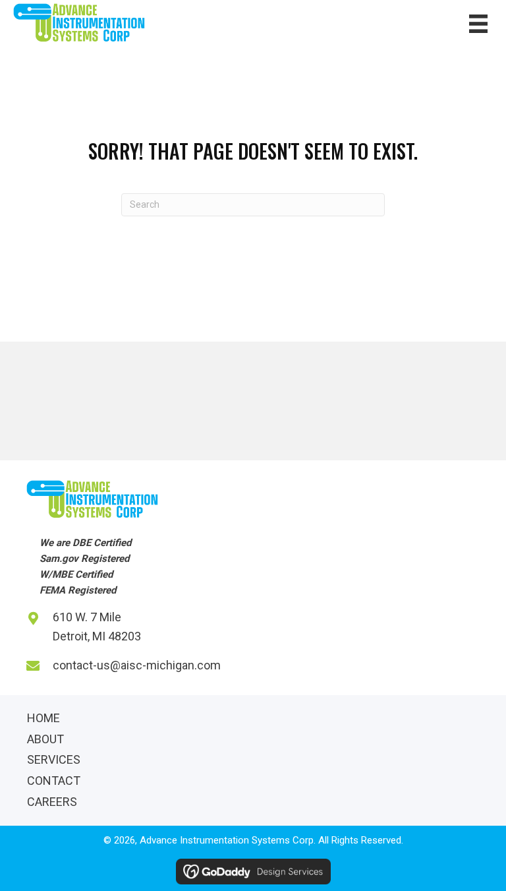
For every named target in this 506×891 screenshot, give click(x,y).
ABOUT (45, 739)
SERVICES (53, 759)
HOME (43, 718)
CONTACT (53, 780)
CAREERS (52, 802)
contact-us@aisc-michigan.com (137, 665)
